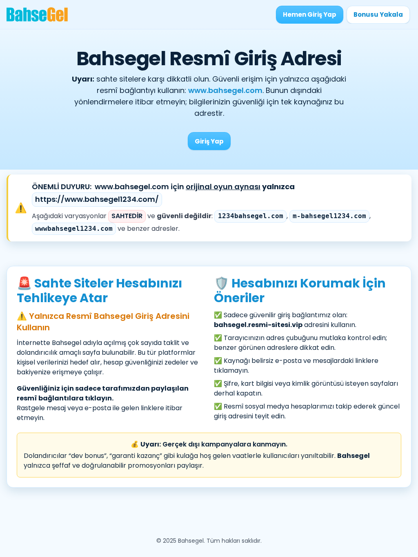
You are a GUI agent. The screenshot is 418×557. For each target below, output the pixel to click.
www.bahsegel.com (225, 90)
